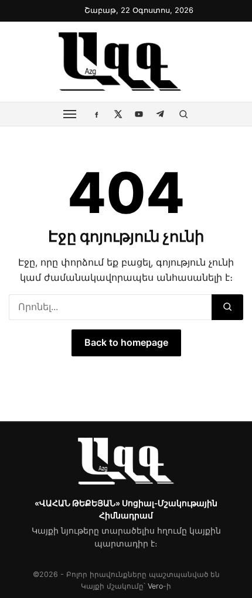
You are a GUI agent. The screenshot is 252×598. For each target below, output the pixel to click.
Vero (155, 586)
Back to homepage (126, 342)
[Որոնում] (227, 307)
